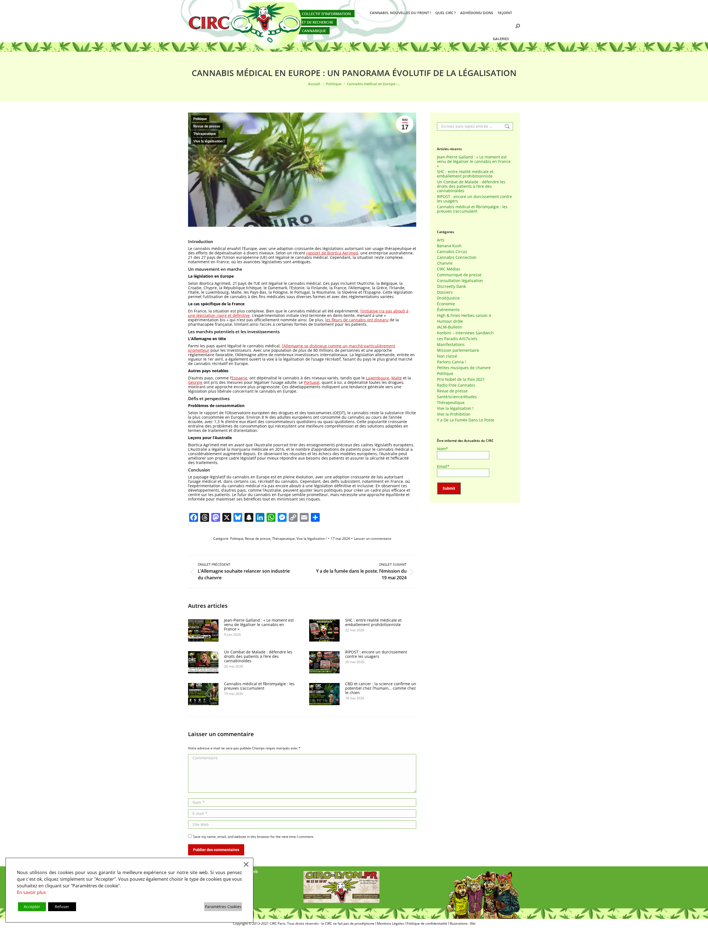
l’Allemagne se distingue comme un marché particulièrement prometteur (291, 348)
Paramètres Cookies (223, 906)
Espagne (239, 377)
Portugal (311, 382)
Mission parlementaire (458, 350)
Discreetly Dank (451, 286)
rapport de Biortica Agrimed (332, 253)
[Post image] (203, 630)
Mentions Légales (390, 923)
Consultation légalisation (460, 280)
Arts (440, 240)
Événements (448, 309)
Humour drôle (450, 321)
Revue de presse (206, 126)
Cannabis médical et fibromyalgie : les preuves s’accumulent (259, 686)
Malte (396, 377)
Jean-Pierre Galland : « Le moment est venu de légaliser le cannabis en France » (259, 624)
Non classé (447, 356)
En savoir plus (31, 892)
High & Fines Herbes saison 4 (464, 315)
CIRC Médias (448, 269)
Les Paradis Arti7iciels (457, 339)
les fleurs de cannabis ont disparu (357, 319)
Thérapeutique (204, 134)
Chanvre (444, 263)
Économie (446, 304)
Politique (200, 119)
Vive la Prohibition (453, 414)
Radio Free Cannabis (456, 385)
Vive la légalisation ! (209, 141)
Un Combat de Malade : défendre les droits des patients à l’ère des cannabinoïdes (258, 656)
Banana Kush (449, 246)
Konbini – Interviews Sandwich (465, 333)
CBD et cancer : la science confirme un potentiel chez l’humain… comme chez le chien (380, 688)
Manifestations (451, 344)
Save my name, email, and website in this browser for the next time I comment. (253, 836)
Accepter (32, 906)
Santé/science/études (457, 397)
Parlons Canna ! (451, 362)
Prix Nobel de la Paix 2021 (461, 379)
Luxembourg (377, 377)
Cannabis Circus (452, 251)
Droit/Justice (448, 298)
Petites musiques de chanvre (464, 368)
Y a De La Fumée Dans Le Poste (465, 420)
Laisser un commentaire (372, 538)
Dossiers (445, 292)
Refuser (62, 906)
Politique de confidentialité (427, 923)
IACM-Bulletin (449, 327)
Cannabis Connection (457, 257)
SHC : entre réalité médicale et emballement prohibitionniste (373, 622)
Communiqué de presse (459, 275)
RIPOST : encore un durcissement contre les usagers (376, 654)
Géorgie (195, 382)
